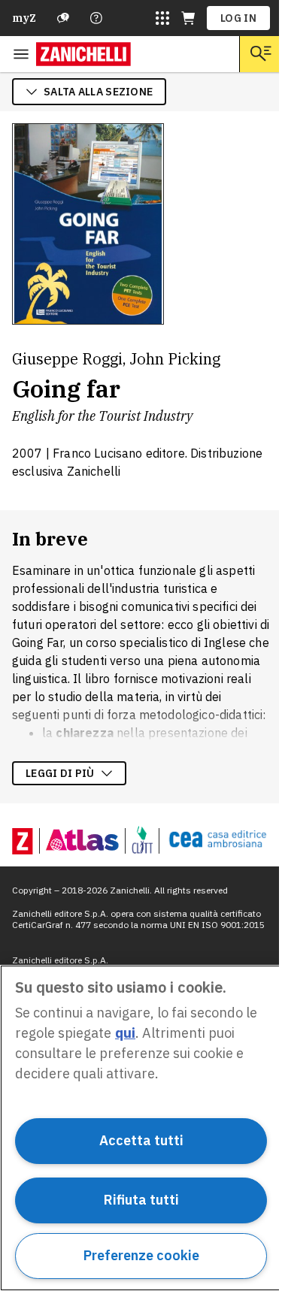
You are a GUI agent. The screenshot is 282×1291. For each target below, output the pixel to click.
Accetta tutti (141, 1140)
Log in (238, 18)
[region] (141, 1128)
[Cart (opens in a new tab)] (188, 18)
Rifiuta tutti (141, 1199)
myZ (24, 18)
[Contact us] (96, 18)
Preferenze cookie (141, 1255)
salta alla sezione (98, 91)
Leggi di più (60, 773)
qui (125, 1033)
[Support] (63, 18)
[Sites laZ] (162, 18)
